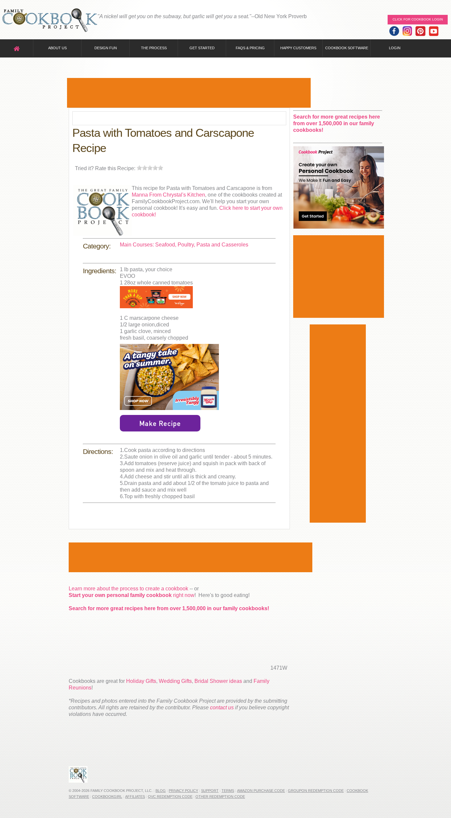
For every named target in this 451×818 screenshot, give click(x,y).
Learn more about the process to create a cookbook (128, 588)
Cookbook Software (346, 48)
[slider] (150, 167)
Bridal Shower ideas (218, 681)
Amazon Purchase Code (261, 791)
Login (394, 48)
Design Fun (105, 48)
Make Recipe (160, 423)
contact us (222, 707)
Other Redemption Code (220, 797)
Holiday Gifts (141, 681)
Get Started (202, 48)
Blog (161, 791)
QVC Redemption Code (170, 797)
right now (131, 595)
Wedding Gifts (175, 681)
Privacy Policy (183, 791)
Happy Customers (298, 48)
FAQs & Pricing (250, 48)
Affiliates (135, 797)
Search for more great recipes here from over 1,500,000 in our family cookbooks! (169, 608)
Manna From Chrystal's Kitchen (168, 195)
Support (210, 791)
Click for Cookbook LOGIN (418, 19)
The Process (154, 48)
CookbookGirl (107, 797)
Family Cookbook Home (49, 20)
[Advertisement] (189, 93)
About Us (57, 48)
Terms (228, 791)
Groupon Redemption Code (316, 791)
